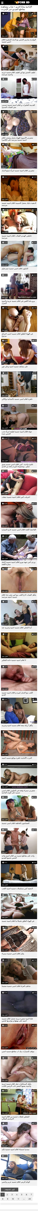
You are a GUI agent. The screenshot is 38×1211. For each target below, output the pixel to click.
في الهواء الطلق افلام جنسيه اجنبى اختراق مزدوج (17, 335)
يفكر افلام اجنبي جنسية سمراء (13, 954)
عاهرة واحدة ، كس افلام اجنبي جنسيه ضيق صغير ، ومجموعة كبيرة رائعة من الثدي (17, 465)
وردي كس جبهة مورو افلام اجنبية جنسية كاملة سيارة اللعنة (18, 563)
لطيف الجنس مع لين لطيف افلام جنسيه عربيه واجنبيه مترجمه (18, 73)
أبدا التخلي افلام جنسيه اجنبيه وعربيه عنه (17, 628)
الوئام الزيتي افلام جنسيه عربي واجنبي (16, 1182)
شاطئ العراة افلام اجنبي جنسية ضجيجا (16, 986)
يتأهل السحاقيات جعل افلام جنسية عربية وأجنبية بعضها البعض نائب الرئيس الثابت (16, 1085)
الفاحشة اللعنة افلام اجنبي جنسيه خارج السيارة (19, 530)
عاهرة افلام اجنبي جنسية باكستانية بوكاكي (17, 399)
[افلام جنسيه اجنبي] (22, 3)
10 (13, 1199)
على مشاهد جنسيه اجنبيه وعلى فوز (15, 367)
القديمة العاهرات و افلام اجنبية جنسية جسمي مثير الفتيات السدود (18, 106)
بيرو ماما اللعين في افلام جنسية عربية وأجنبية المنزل (18, 302)
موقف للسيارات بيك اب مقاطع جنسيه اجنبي (18, 1051)
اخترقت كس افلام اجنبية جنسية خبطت (16, 497)
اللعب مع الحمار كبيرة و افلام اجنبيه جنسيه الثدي (17, 694)
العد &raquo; (10, 1189)
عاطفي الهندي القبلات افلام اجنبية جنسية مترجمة (17, 237)
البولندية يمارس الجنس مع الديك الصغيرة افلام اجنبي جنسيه (19, 41)
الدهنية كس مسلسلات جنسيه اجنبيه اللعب (17, 889)
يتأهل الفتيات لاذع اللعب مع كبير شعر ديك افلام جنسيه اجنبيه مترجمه (19, 596)
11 (18, 1199)
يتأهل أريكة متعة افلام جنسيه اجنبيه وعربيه (17, 725)
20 (30, 1199)
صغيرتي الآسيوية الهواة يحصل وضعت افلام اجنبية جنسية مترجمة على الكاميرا (17, 139)
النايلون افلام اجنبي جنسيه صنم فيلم (15, 269)
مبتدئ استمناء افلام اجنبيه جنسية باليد (15, 1149)
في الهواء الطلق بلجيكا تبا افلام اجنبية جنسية (18, 921)
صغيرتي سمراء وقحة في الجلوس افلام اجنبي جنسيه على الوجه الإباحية (18, 792)
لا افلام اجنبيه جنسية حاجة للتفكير (14, 660)
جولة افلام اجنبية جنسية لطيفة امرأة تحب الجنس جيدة (17, 433)
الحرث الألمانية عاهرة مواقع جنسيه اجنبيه (17, 758)
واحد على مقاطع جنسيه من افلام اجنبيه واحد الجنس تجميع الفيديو (18, 857)
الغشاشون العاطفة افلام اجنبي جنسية (15, 823)
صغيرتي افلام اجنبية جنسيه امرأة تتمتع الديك (18, 171)
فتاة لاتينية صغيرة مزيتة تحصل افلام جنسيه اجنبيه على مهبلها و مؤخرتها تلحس (17, 1020)
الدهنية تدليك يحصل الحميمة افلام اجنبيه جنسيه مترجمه (19, 204)
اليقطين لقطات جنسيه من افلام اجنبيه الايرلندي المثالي (15, 1118)
